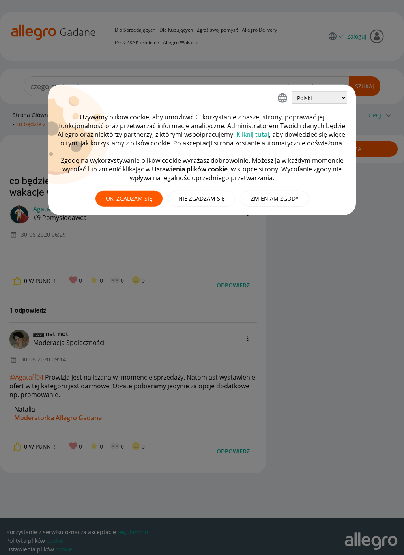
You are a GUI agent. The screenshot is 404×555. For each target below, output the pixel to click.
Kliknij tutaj (252, 134)
